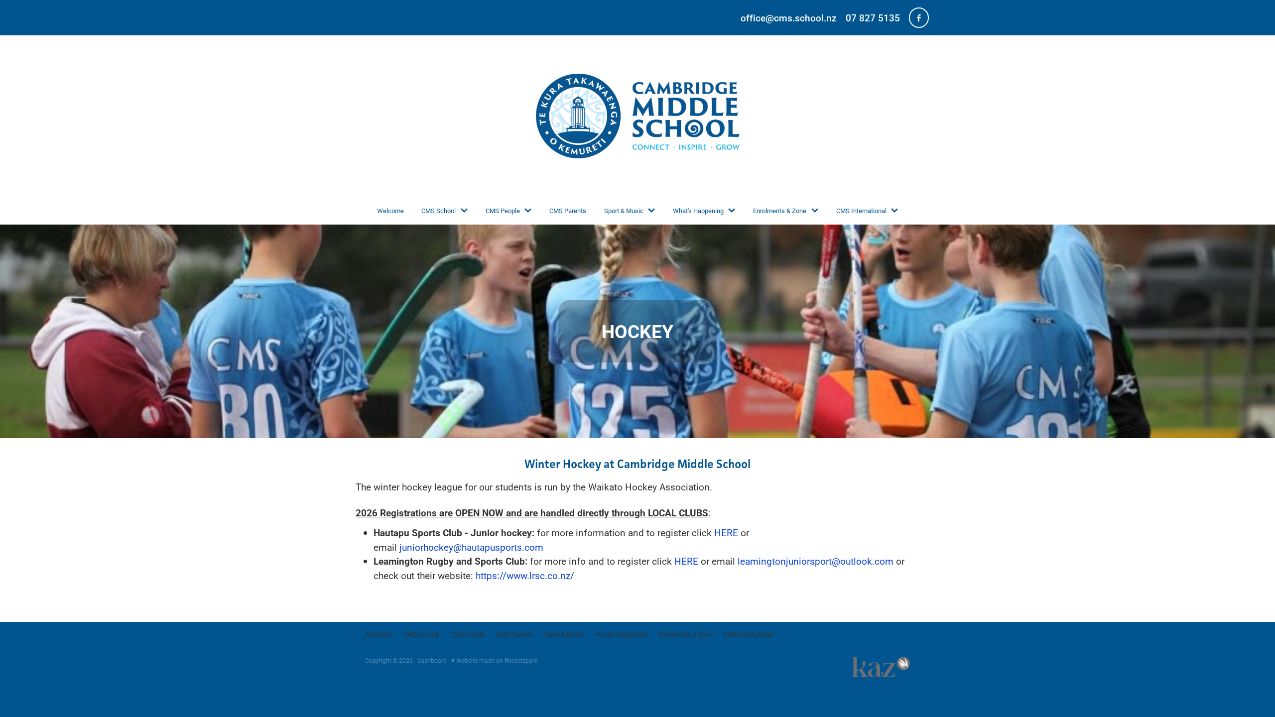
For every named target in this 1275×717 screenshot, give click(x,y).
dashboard (432, 660)
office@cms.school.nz (789, 17)
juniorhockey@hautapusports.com (471, 547)
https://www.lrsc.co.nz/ (525, 575)
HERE (726, 532)
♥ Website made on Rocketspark (494, 660)
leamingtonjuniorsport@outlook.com (815, 561)
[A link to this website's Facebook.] (919, 17)
